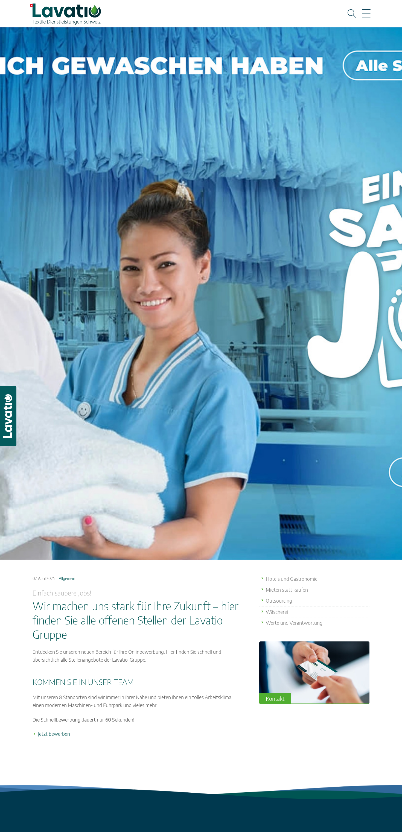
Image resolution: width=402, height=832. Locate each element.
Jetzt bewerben (54, 734)
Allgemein (67, 578)
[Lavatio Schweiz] (65, 12)
